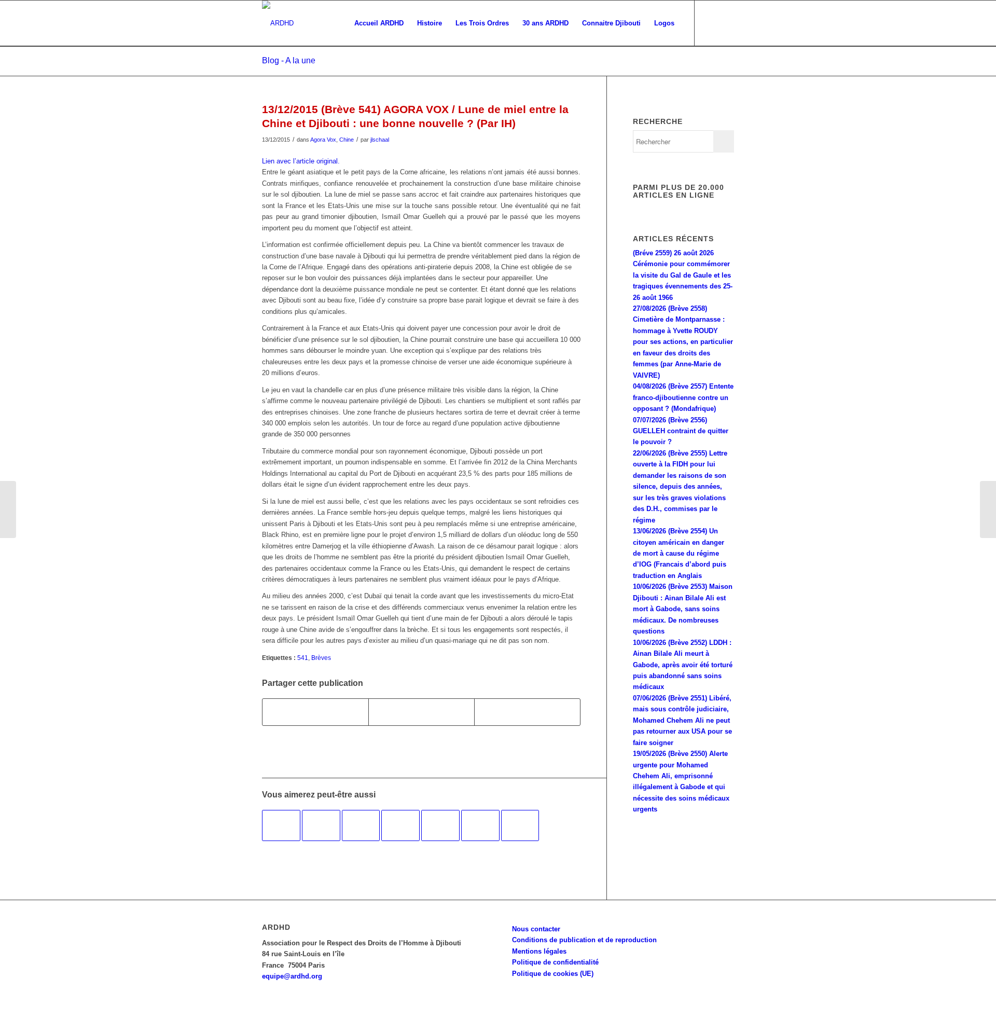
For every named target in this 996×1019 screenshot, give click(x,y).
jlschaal (379, 139)
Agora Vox (323, 139)
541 (302, 657)
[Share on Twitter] (527, 712)
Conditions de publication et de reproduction (584, 940)
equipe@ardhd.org (292, 976)
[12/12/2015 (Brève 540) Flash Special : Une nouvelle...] (8, 509)
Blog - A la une (288, 60)
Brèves (321, 657)
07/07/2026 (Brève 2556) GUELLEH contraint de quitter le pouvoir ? (680, 431)
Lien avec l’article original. (301, 161)
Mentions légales (539, 951)
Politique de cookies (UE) (552, 973)
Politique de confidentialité (555, 962)
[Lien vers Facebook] (710, 23)
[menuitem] (379, 23)
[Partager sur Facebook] (315, 712)
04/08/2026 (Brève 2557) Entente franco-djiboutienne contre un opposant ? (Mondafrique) (683, 397)
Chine (346, 139)
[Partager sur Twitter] (421, 712)
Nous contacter (536, 929)
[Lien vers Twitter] (726, 23)
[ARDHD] (278, 23)
